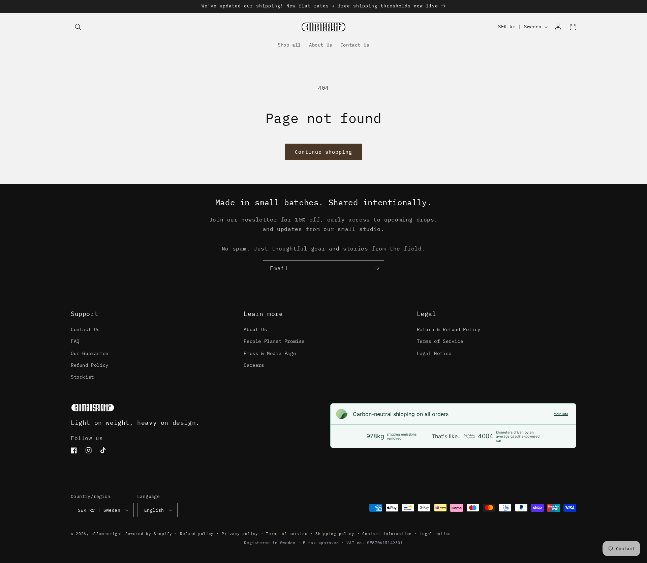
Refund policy (197, 533)
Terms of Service (440, 341)
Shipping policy (335, 533)
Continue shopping (323, 152)
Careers (254, 365)
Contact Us (85, 329)
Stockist (82, 377)
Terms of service (286, 533)
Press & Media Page (270, 353)
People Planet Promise (274, 341)
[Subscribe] (376, 268)
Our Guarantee (90, 353)
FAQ (75, 341)
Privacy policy (240, 533)
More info (561, 414)
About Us (255, 329)
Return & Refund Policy (449, 329)
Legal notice (435, 533)
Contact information (386, 533)
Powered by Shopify (148, 533)
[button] (78, 27)
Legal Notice (434, 353)
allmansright (107, 533)
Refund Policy (90, 365)
